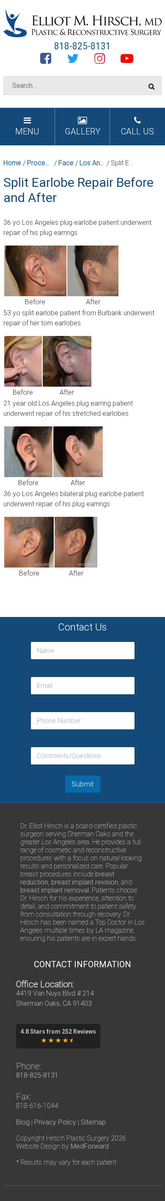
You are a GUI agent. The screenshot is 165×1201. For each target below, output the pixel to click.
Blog (23, 1122)
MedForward (90, 1146)
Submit (83, 784)
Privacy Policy (55, 1122)
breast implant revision (84, 882)
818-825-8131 (82, 46)
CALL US (137, 131)
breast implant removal (54, 890)
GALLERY (82, 131)
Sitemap (93, 1122)
